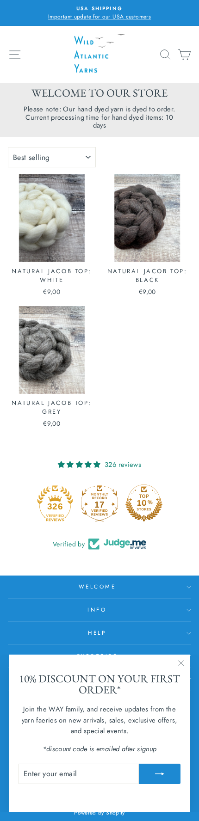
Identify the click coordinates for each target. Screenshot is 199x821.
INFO (96, 609)
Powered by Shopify (99, 813)
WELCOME (97, 586)
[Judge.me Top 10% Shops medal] (143, 502)
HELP (97, 633)
